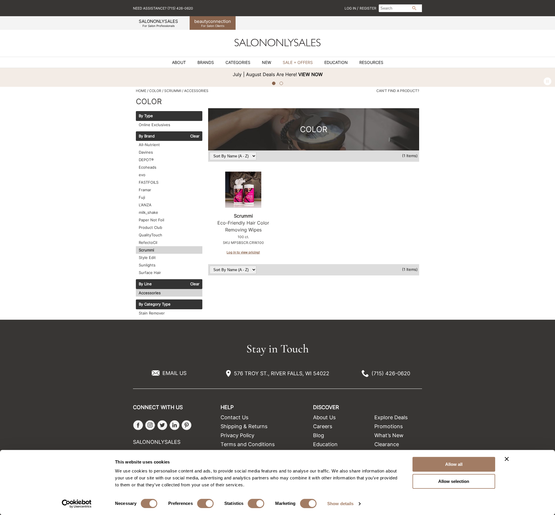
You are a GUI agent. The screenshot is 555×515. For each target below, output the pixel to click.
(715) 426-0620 (390, 373)
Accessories (150, 292)
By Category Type (155, 304)
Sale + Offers (298, 62)
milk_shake (148, 212)
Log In (351, 8)
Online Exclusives (154, 124)
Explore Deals (391, 417)
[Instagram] (150, 425)
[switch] (205, 503)
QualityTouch (150, 235)
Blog (318, 435)
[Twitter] (162, 425)
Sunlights (147, 265)
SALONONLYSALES (158, 23)
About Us (324, 417)
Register (368, 8)
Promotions (388, 426)
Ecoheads (147, 167)
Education (336, 62)
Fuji (142, 197)
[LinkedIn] (174, 425)
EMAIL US (174, 373)
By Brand (147, 136)
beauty (212, 23)
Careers (322, 426)
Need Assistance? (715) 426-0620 (163, 8)
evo (142, 174)
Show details (340, 503)
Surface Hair (150, 272)
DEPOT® (146, 159)
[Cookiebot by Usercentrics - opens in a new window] (76, 503)
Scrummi (146, 250)
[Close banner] (507, 459)
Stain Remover (152, 313)
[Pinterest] (187, 425)
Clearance (386, 444)
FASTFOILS (148, 182)
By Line (145, 284)
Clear (194, 136)
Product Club (150, 227)
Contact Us (234, 417)
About (179, 62)
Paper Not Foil (151, 220)
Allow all (453, 464)
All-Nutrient (149, 144)
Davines (146, 152)
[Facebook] (138, 425)
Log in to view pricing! (243, 252)
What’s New (389, 435)
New (266, 62)
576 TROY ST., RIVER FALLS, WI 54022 (281, 373)
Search (414, 8)
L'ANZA (145, 205)
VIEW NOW (226, 74)
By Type (146, 116)
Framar (145, 189)
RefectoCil (148, 242)
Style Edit (147, 257)
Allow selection (453, 481)
